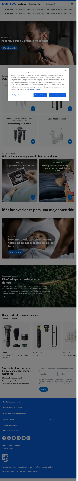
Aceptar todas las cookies (57, 95)
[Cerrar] (66, 70)
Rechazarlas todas (40, 95)
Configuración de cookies (19, 95)
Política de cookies (35, 90)
